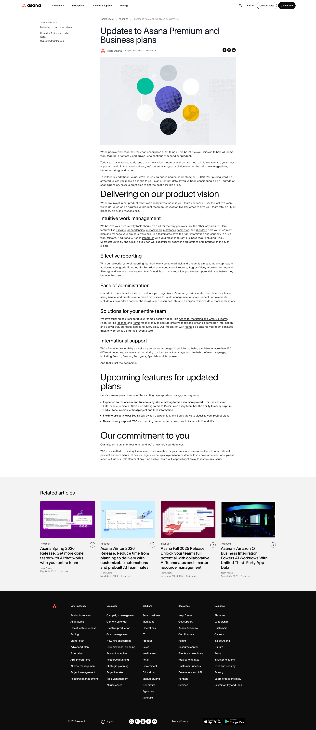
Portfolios (149, 267)
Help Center (129, 458)
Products (57, 5)
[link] (107, 19)
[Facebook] (148, 721)
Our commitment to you (52, 41)
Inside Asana (222, 640)
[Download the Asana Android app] (234, 721)
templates (183, 229)
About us (219, 615)
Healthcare (149, 653)
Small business (151, 615)
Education (149, 672)
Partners (183, 678)
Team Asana (114, 50)
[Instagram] (143, 721)
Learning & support (102, 5)
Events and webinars (190, 653)
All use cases (114, 684)
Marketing (149, 621)
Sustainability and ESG (228, 684)
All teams (148, 697)
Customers (220, 627)
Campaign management (120, 615)
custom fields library (223, 301)
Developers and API (190, 672)
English (110, 721)
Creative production (118, 627)
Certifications (186, 634)
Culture (218, 646)
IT (144, 634)
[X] (131, 721)
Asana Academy (188, 627)
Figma (188, 326)
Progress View (196, 267)
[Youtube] (154, 721)
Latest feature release (83, 627)
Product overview (80, 615)
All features (77, 621)
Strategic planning (117, 666)
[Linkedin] (137, 721)
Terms (175, 721)
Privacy (218, 672)
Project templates (188, 659)
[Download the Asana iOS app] (212, 721)
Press (217, 653)
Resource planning (117, 659)
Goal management (117, 634)
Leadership (221, 621)
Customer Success (189, 666)
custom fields (154, 229)
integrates (148, 237)
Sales (146, 646)
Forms (136, 322)
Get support (185, 621)
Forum (182, 640)
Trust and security (225, 666)
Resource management (84, 678)
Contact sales (267, 5)
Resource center (188, 646)
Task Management (117, 678)
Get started (287, 5)
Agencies (148, 691)
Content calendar (116, 621)
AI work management (82, 666)
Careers (219, 634)
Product (147, 640)
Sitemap (183, 684)
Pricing (124, 5)
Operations (149, 627)
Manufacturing (151, 678)
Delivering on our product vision (56, 27)
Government (150, 666)
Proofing (122, 322)
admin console (129, 301)
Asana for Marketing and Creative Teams (203, 318)
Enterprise (76, 653)
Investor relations (224, 659)
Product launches (116, 653)
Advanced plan (79, 646)
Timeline (121, 229)
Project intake (114, 672)
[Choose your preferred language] (240, 5)
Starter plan (77, 640)
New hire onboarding (119, 640)
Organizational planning (120, 646)
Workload (201, 229)
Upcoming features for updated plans (55, 35)
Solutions (77, 5)
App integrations (80, 659)
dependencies (136, 229)
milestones (169, 229)
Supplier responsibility (227, 678)
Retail (146, 659)
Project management (82, 672)
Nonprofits (149, 684)
